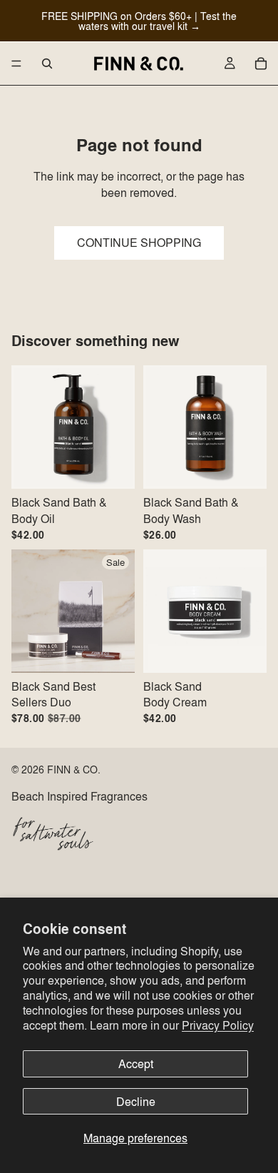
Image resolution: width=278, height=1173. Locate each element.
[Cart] (261, 63)
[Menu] (16, 63)
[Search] (47, 63)
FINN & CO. (74, 769)
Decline (135, 1101)
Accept (135, 1063)
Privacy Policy (218, 1025)
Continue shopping (139, 242)
